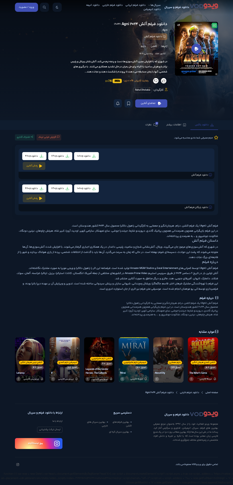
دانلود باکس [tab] (202, 125)
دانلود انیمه (92, 5)
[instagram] (17, 465)
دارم (143, 46)
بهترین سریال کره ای (119, 432)
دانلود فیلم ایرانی (135, 5)
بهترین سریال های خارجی (97, 424)
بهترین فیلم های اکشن (122, 424)
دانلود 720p (57, 156)
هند (157, 53)
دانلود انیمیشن (152, 9)
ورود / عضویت (26, 7)
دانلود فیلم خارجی (112, 5)
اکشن (154, 46)
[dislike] (156, 81)
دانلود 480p (31, 156)
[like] (163, 81)
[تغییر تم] (57, 7)
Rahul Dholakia (142, 90)
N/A (141, 53)
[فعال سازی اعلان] (118, 103)
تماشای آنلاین (148, 103)
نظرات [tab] (151, 124)
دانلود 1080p (84, 156)
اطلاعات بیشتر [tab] (173, 125)
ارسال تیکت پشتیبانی (49, 429)
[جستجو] (44, 7)
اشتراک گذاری (23, 137)
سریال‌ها (156, 5)
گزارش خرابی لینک (47, 137)
